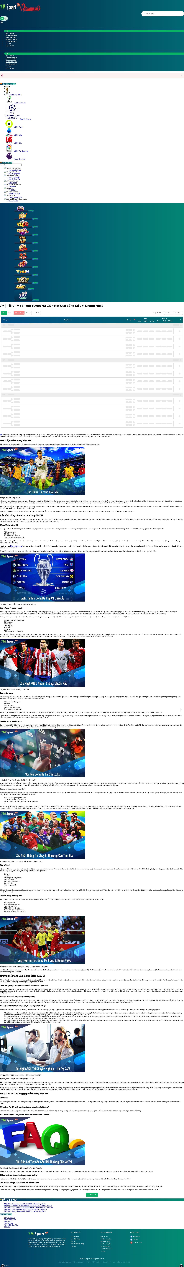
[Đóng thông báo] (182, 75)
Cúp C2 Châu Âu (14, 177)
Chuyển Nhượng (105, 1146)
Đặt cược (31, 211)
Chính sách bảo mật (64, 1162)
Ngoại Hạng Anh (14, 174)
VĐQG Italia (12, 190)
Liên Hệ (73, 1141)
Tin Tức (103, 1151)
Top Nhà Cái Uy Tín (107, 1148)
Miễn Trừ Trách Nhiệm (108, 1162)
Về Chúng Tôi (75, 1136)
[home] (38, 1135)
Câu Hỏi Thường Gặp (123, 1162)
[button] (158, 313)
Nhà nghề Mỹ (13, 201)
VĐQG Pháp (13, 183)
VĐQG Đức (12, 186)
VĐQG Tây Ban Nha (15, 197)
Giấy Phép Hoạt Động (77, 1143)
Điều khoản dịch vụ (78, 1162)
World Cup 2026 (14, 193)
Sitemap (73, 1146)
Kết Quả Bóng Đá (106, 1139)
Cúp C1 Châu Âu (14, 179)
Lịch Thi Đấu (104, 1136)
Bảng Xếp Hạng (105, 1141)
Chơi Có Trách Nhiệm (93, 1162)
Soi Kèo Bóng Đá (106, 1144)
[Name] (143, 13)
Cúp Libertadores (15, 170)
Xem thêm (92, 1094)
